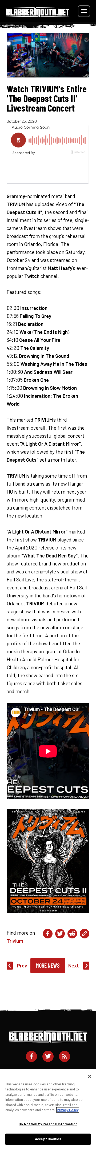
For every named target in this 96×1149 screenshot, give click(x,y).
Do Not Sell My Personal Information (48, 1124)
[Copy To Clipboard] (84, 933)
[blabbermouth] (37, 15)
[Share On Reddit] (72, 933)
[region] (48, 1109)
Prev (22, 965)
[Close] (89, 1076)
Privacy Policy (67, 1110)
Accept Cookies (48, 1139)
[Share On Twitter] (60, 933)
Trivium (15, 941)
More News (48, 965)
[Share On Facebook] (48, 933)
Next (73, 965)
